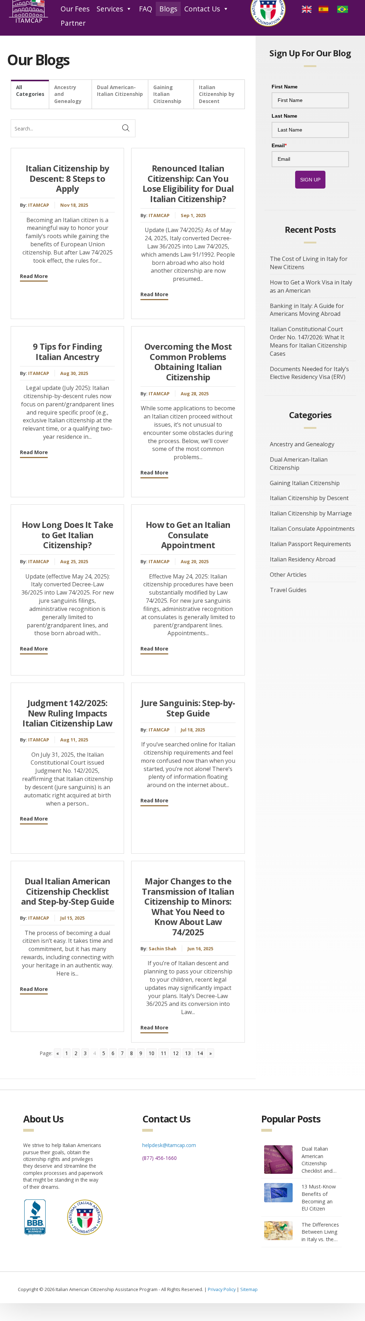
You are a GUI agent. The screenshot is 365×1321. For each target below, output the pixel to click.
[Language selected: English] (327, 9)
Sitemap (249, 1289)
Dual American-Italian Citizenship (299, 464)
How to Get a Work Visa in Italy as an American (311, 286)
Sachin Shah (162, 948)
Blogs (168, 9)
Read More (34, 276)
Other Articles (288, 575)
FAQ (145, 9)
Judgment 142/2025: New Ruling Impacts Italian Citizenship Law (67, 713)
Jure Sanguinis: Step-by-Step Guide (188, 708)
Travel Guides (288, 590)
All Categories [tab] (30, 90)
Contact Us (202, 9)
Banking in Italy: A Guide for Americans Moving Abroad (307, 310)
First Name (285, 86)
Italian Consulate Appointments (312, 529)
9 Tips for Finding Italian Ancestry (67, 352)
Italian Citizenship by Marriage (311, 513)
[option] (324, 9)
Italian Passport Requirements (310, 544)
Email (279, 145)
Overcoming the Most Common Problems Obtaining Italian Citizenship (188, 362)
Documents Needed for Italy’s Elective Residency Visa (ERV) (309, 373)
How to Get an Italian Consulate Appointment (188, 535)
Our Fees (75, 9)
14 (200, 1053)
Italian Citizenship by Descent (309, 498)
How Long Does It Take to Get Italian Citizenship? (67, 535)
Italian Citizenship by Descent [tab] (217, 94)
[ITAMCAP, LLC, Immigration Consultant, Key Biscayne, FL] (35, 1215)
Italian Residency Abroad (302, 559)
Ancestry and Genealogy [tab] (68, 94)
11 (163, 1053)
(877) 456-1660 (159, 1158)
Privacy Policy (222, 1289)
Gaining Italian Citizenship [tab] (167, 94)
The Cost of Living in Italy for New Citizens (309, 263)
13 (188, 1053)
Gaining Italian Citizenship (305, 483)
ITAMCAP (38, 205)
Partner (73, 23)
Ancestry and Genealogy (302, 444)
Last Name (284, 116)
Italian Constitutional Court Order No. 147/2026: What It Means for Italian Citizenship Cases (308, 341)
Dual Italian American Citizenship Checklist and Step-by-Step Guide (67, 891)
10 (151, 1053)
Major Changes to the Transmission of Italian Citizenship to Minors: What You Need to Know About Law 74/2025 (188, 906)
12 (176, 1053)
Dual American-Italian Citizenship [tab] (120, 90)
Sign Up (310, 180)
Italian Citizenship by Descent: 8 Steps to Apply (67, 178)
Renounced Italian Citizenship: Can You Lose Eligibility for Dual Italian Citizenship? (188, 184)
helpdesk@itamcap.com (169, 1145)
